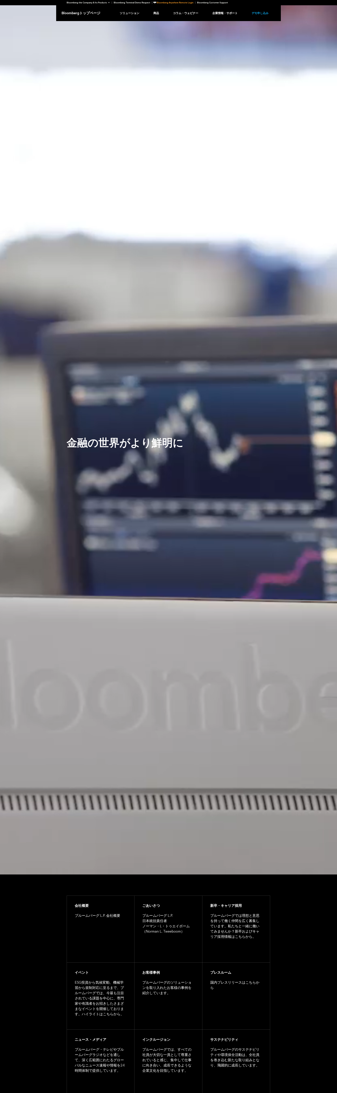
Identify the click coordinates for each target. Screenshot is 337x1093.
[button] (89, 3)
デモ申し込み (260, 13)
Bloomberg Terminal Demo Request (132, 3)
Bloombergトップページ (80, 13)
